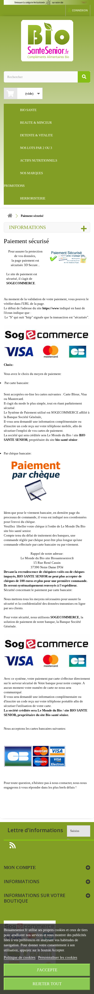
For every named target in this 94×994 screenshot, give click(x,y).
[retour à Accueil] (10, 216)
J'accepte (47, 970)
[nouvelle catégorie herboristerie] (47, 2)
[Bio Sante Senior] (47, 40)
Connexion (80, 10)
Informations (27, 227)
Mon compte (20, 867)
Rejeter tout (47, 984)
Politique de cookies (19, 957)
